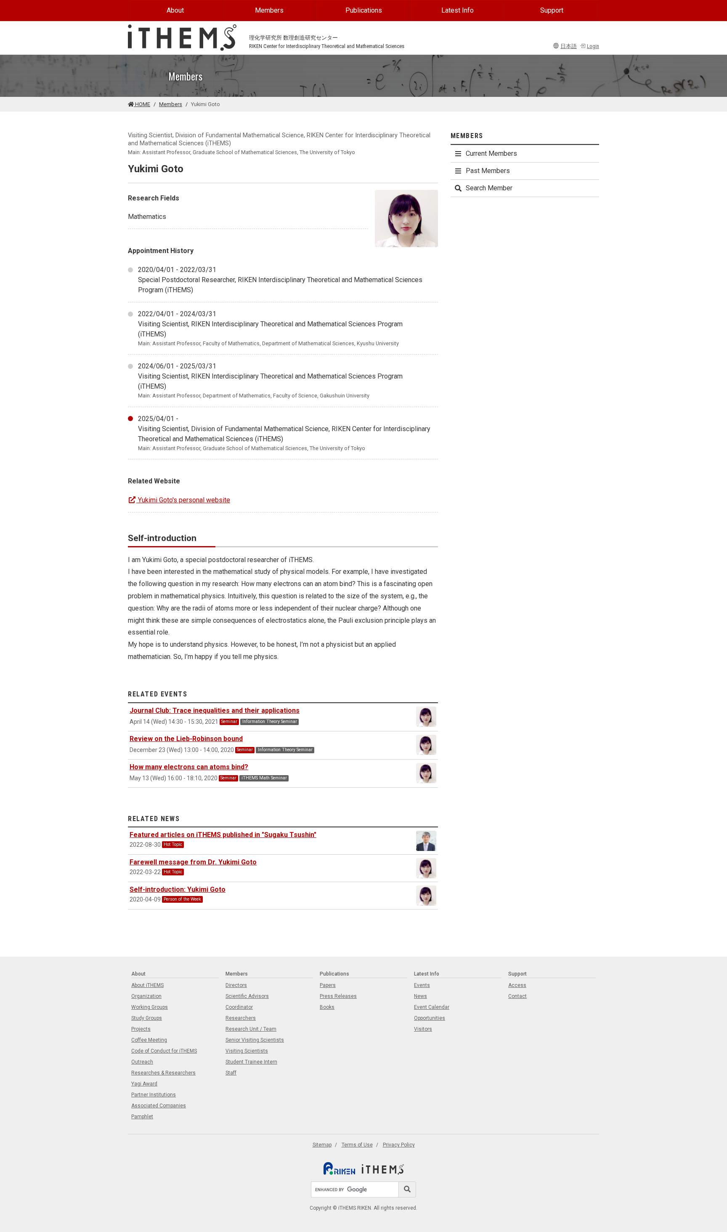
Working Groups (149, 1007)
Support (551, 10)
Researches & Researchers (163, 1073)
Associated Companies (158, 1106)
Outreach (142, 1062)
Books (327, 1007)
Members (269, 10)
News (420, 996)
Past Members (488, 171)
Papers (328, 985)
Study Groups (146, 1018)
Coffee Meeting (149, 1040)
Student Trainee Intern (251, 1062)
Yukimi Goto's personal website (184, 500)
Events (422, 985)
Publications (363, 10)
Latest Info (457, 10)
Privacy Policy (399, 1145)
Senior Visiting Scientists (255, 1040)
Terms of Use (357, 1145)
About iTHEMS (147, 985)
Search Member (489, 188)
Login (593, 46)
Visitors (423, 1029)
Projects (141, 1029)
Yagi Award (144, 1084)
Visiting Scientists (247, 1051)
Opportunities (429, 1018)
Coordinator (239, 1007)
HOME (142, 104)
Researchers (241, 1018)
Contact (517, 996)
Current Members (491, 153)
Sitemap (322, 1145)
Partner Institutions (153, 1095)
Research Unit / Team (251, 1029)
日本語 (568, 46)
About (175, 10)
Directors (236, 985)
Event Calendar (431, 1007)
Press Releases (338, 996)
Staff (231, 1073)
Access (517, 985)
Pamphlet (142, 1117)
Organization (146, 996)
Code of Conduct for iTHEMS (164, 1051)
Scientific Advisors (247, 996)
